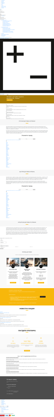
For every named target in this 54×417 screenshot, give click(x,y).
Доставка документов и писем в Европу (8, 31)
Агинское (7, 202)
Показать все (7, 217)
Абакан (7, 193)
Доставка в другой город (6, 21)
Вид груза (2, 240)
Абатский (7, 144)
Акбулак (7, 160)
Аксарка (7, 213)
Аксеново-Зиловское (8, 163)
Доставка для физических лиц (7, 24)
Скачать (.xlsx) (42, 296)
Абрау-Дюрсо (7, 148)
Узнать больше (27, 350)
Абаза (7, 142)
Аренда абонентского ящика (5, 34)
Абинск (7, 147)
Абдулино (7, 145)
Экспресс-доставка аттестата (6, 28)
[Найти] (7, 94)
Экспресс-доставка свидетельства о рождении (9, 29)
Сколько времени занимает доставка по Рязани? (12, 361)
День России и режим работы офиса (4, 312)
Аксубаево (7, 164)
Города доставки (2, 416)
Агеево (7, 151)
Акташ (7, 165)
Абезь (7, 146)
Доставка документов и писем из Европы (8, 32)
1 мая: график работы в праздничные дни (5, 322)
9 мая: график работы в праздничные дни (5, 317)
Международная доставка (4, 27)
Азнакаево (7, 155)
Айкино (7, 158)
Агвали (7, 150)
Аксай (7, 161)
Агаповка (7, 149)
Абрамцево (7, 198)
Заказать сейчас (13, 282)
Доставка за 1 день (5, 22)
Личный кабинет (2, 38)
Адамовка (7, 153)
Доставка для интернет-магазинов (7, 20)
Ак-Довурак (7, 159)
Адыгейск (7, 154)
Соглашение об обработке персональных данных (6, 414)
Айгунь (7, 157)
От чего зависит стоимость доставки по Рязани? (12, 371)
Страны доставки (7, 416)
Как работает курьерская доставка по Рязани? (12, 357)
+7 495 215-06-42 (2, 11)
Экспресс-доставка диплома (6, 30)
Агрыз (7, 203)
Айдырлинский (8, 208)
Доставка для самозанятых (6, 25)
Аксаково (7, 212)
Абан (6, 194)
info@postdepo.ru (2, 12)
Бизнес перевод (3, 35)
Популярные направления (6, 23)
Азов (6, 156)
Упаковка (2, 33)
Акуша (7, 166)
